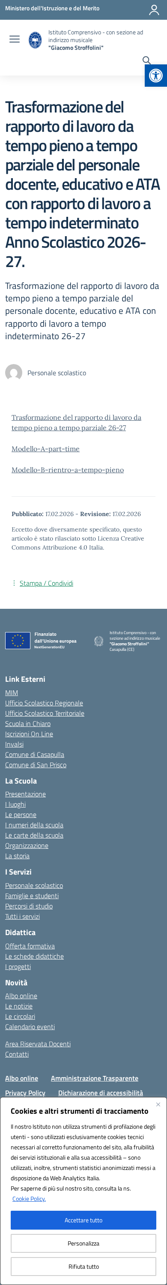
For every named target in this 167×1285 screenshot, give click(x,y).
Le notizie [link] (19, 1006)
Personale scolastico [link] (34, 885)
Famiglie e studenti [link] (32, 895)
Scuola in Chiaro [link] (28, 723)
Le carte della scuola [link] (34, 835)
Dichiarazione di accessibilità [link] (100, 1093)
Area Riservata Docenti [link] (38, 1044)
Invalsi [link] (14, 744)
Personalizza (83, 1243)
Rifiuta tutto (84, 1266)
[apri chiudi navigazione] (14, 40)
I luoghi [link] (15, 804)
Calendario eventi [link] (30, 1026)
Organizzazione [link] (26, 845)
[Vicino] (158, 1104)
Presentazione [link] (25, 794)
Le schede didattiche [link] (34, 956)
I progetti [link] (18, 966)
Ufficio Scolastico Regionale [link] (44, 703)
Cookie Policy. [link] (29, 1198)
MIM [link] (11, 692)
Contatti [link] (17, 1054)
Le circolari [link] (20, 1016)
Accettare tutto (83, 1219)
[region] (83, 1191)
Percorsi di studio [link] (29, 906)
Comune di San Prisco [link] (35, 764)
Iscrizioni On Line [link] (29, 734)
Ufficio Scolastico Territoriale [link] (44, 713)
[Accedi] (154, 9)
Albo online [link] (21, 995)
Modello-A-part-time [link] (46, 448)
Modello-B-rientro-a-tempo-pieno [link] (68, 469)
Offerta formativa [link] (30, 946)
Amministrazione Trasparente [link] (94, 1078)
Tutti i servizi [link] (22, 916)
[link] (156, 75)
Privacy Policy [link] (25, 1093)
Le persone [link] (20, 814)
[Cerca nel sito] (146, 61)
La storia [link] (17, 856)
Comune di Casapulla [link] (34, 754)
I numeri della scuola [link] (34, 825)
